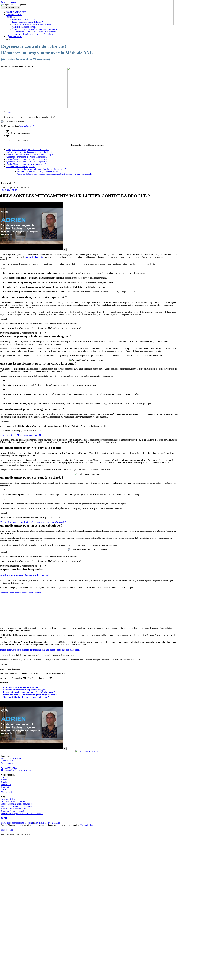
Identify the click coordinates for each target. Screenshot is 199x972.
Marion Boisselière (27, 126)
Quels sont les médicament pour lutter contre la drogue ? (30, 154)
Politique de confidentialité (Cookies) (17, 823)
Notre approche (7, 761)
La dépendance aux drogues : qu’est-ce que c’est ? (27, 149)
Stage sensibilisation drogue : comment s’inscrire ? (26, 697)
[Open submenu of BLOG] (14, 17)
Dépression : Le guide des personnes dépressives (22, 813)
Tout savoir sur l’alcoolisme (13, 801)
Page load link (7, 830)
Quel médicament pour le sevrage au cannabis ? (26, 157)
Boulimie (5, 782)
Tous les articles (8, 799)
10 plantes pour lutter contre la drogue (20, 687)
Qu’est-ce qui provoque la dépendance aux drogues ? (29, 152)
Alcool (4, 780)
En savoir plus (86, 825)
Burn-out (5, 787)
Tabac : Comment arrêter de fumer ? (16, 804)
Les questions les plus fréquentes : (20, 166)
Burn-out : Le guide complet (13, 811)
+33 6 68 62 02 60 (9, 190)
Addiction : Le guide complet (13, 809)
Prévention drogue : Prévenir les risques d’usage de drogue (30, 694)
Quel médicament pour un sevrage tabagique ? (26, 164)
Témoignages (7, 763)
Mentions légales (52, 823)
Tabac (3, 789)
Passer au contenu (8, 2)
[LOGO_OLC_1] (87, 751)
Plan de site (39, 823)
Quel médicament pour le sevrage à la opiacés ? (26, 162)
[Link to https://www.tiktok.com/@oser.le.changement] (2, 818)
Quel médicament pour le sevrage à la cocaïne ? (26, 159)
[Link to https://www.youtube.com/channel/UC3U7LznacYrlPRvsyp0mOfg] (6, 818)
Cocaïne (4, 777)
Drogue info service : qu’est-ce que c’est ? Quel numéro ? (29, 692)
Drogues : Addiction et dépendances (16, 806)
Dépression (6, 784)
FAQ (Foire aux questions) (12, 758)
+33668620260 (10, 768)
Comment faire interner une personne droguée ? (25, 690)
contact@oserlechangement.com (17, 770)
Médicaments (6, 792)
